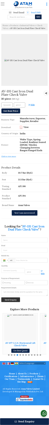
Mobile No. (5, 256)
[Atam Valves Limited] (23, 5)
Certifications (10, 376)
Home (5, 25)
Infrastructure (27, 376)
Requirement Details (8, 288)
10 (34, 355)
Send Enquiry (26, 421)
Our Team (10, 379)
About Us (22, 373)
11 (37, 355)
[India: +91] (5, 260)
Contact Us (38, 379)
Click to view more (8, 156)
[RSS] (30, 382)
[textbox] (22, 17)
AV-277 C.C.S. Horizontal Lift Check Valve (20, 344)
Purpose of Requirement (10, 278)
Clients (40, 376)
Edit (32, 105)
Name (3, 235)
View (26, 127)
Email (3, 245)
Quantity (4, 266)
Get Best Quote (20, 351)
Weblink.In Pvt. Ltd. (34, 392)
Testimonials (24, 379)
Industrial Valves (27, 25)
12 (40, 355)
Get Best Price (10, 111)
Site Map (21, 382)
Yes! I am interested (24, 213)
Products (14, 25)
